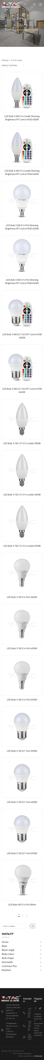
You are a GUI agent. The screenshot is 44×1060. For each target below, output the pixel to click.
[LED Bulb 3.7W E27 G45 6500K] (22, 829)
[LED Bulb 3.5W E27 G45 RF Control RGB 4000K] (22, 310)
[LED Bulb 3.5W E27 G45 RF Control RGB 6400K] (22, 364)
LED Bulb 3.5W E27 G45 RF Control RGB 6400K (22, 390)
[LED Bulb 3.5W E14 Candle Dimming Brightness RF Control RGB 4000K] (22, 92)
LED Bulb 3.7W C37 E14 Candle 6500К (22, 546)
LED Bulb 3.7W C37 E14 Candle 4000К (22, 494)
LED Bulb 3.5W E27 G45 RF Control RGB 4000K (22, 336)
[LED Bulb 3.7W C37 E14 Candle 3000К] (22, 419)
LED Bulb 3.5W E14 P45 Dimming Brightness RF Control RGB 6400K (22, 281)
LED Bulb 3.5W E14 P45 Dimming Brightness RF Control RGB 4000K (22, 226)
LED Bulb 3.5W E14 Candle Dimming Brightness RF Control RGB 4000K (22, 117)
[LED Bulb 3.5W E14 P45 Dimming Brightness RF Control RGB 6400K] (22, 255)
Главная (9, 30)
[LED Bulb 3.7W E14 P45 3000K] (22, 573)
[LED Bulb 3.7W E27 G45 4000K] (22, 778)
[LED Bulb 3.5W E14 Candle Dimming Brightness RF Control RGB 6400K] (22, 146)
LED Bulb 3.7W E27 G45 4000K (22, 802)
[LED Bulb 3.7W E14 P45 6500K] (22, 675)
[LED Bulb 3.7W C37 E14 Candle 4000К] (22, 470)
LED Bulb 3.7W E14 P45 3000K (22, 597)
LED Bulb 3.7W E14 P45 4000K (22, 648)
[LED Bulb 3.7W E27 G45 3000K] (22, 727)
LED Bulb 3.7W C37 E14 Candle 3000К (22, 443)
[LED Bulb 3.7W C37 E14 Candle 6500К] (22, 522)
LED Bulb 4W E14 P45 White (22, 904)
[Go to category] (33, 926)
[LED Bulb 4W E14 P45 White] (22, 880)
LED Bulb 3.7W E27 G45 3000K (22, 751)
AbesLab (38, 1056)
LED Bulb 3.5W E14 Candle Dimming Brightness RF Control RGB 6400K (22, 172)
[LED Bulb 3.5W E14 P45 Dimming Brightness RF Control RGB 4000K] (22, 201)
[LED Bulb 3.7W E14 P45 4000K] (22, 624)
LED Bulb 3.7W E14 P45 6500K (22, 699)
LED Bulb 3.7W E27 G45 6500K (22, 853)
